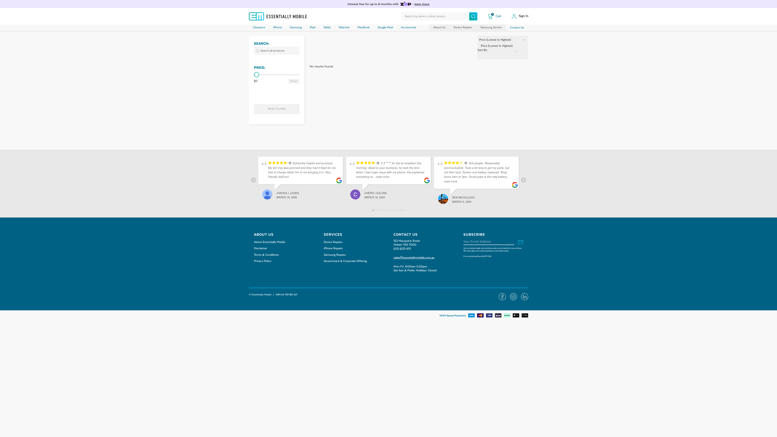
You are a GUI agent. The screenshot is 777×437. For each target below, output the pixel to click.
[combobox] (495, 51)
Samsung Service (491, 27)
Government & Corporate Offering (345, 261)
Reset (294, 81)
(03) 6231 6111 (402, 248)
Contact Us (517, 27)
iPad (312, 27)
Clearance (259, 27)
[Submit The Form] (520, 242)
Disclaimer (260, 248)
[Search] (473, 16)
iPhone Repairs (333, 248)
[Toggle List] (516, 52)
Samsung (296, 27)
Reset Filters (277, 108)
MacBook (363, 27)
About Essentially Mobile (269, 242)
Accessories (408, 27)
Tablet (327, 27)
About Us (439, 27)
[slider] (256, 74)
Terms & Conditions (266, 255)
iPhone (277, 27)
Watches (344, 27)
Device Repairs (463, 27)
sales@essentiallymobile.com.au (414, 257)
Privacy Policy (262, 261)
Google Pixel (385, 27)
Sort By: (483, 50)
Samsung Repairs (335, 255)
